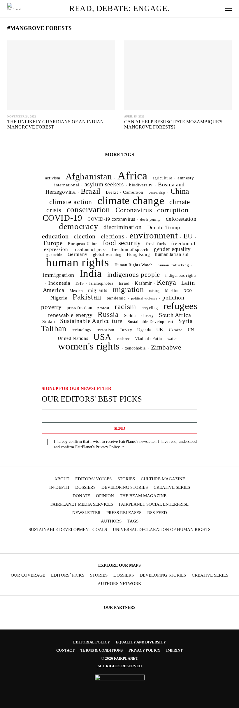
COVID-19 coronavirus (111, 219)
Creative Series (172, 487)
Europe (53, 243)
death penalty (150, 219)
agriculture (163, 178)
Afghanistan (89, 176)
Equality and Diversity (141, 642)
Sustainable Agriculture (91, 321)
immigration (58, 275)
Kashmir (143, 283)
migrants (98, 290)
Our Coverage (28, 575)
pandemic (116, 298)
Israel (124, 283)
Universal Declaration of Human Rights (161, 529)
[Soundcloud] (125, 543)
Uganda (144, 330)
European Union (82, 243)
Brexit (112, 192)
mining (154, 291)
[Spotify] (136, 543)
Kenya (166, 282)
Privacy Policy (107, 447)
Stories (126, 479)
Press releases (123, 513)
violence (123, 339)
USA (102, 337)
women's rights (89, 346)
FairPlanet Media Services (81, 504)
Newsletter (86, 513)
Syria (185, 321)
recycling (149, 307)
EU (188, 236)
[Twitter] (102, 543)
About (61, 479)
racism (125, 306)
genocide (54, 255)
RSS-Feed (157, 513)
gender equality (172, 249)
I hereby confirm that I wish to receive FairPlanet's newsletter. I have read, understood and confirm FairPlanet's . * (125, 444)
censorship (157, 192)
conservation (88, 209)
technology (82, 329)
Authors (111, 521)
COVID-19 (62, 217)
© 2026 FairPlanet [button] (119, 658)
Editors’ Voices (93, 479)
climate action (70, 202)
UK (160, 329)
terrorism (105, 329)
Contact (65, 650)
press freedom (79, 308)
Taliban (53, 328)
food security (122, 243)
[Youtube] (113, 543)
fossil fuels (156, 244)
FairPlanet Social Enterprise (154, 504)
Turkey (126, 330)
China (180, 191)
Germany (78, 254)
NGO (188, 291)
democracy (78, 226)
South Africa (175, 315)
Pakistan (87, 297)
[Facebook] (80, 543)
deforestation (181, 219)
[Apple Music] (148, 543)
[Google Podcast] (159, 543)
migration (128, 289)
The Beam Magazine (143, 496)
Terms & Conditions (101, 650)
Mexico (76, 291)
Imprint (174, 650)
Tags (132, 521)
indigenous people (133, 274)
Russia (108, 314)
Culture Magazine (163, 479)
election (85, 236)
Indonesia (59, 283)
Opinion (105, 496)
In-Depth (59, 487)
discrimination (122, 227)
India (91, 273)
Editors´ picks (67, 575)
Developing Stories (124, 487)
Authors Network (119, 584)
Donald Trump (163, 227)
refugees (180, 306)
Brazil (91, 191)
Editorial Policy (91, 642)
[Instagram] (91, 543)
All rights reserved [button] (119, 666)
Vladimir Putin (148, 338)
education (55, 236)
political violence (144, 298)
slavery (147, 315)
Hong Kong (138, 254)
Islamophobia (101, 283)
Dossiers (85, 487)
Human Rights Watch (134, 265)
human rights (77, 262)
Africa (132, 175)
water (172, 338)
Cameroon (133, 192)
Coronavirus (133, 210)
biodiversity (141, 185)
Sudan (48, 321)
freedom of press (90, 249)
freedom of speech (130, 249)
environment (153, 235)
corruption (172, 210)
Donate (81, 496)
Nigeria (58, 298)
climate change (130, 200)
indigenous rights (180, 275)
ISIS (79, 283)
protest (103, 308)
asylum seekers (104, 184)
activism (52, 178)
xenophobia (135, 348)
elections (112, 236)
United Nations (73, 338)
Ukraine (175, 330)
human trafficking (173, 265)
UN (191, 329)
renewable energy (70, 315)
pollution (173, 298)
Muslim (172, 290)
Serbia (130, 315)
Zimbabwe (166, 347)
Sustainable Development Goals (68, 529)
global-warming (107, 254)
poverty (51, 307)
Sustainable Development (150, 321)
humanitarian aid (171, 254)
